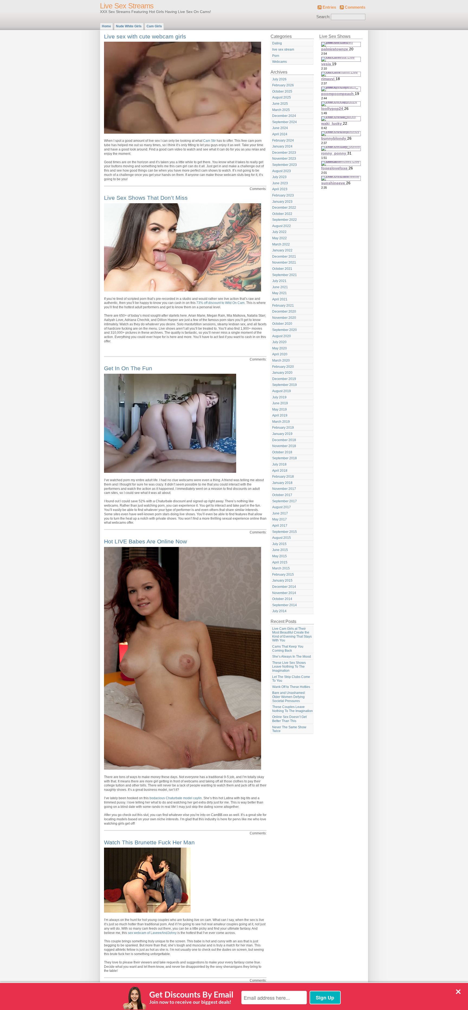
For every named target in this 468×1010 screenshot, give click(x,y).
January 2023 (282, 202)
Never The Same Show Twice (289, 729)
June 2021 (280, 287)
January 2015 (282, 580)
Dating (277, 43)
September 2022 (284, 220)
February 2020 (283, 367)
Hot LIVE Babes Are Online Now (145, 541)
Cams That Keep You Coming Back (287, 648)
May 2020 (279, 348)
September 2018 (284, 458)
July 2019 (279, 397)
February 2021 (283, 305)
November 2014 (284, 593)
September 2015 (284, 532)
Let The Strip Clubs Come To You (291, 679)
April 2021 (279, 299)
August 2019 (281, 391)
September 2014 (284, 605)
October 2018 (282, 452)
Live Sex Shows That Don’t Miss (146, 198)
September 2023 (284, 165)
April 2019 (279, 415)
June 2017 (280, 513)
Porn (275, 56)
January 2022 (282, 250)
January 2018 (282, 483)
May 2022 (279, 238)
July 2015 (279, 544)
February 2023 (283, 195)
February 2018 (283, 476)
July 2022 (279, 232)
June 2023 (280, 183)
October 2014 (282, 599)
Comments (355, 7)
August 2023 (281, 171)
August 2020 (281, 336)
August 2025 (281, 97)
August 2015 (281, 538)
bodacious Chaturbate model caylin (176, 798)
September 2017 (284, 501)
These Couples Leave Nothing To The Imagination (292, 709)
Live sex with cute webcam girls (145, 36)
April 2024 (279, 134)
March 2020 (281, 360)
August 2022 (281, 226)
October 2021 (282, 269)
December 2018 (284, 440)
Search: (323, 17)
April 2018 (279, 471)
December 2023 (284, 153)
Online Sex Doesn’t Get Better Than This (289, 719)
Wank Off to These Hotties (291, 687)
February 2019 (283, 427)
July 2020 (279, 342)
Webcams (279, 62)
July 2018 (279, 464)
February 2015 (283, 574)
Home (106, 26)
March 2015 (281, 568)
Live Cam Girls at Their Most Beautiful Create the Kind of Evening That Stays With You (292, 634)
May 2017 (279, 519)
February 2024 (283, 140)
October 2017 (282, 495)
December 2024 (284, 116)
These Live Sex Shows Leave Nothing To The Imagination (289, 667)
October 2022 (282, 214)
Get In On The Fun (128, 368)
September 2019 (284, 385)
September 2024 (284, 122)
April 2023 (279, 189)
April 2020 (279, 354)
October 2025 (282, 91)
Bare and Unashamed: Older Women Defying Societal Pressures (289, 697)
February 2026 (283, 85)
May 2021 (279, 293)
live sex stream (283, 49)
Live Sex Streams (127, 6)
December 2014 (284, 587)
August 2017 (281, 507)
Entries (329, 7)
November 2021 (284, 262)
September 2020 (284, 330)
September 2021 (284, 275)
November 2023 (284, 158)
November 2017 (284, 489)
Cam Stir (209, 141)
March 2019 (281, 422)
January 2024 (282, 146)
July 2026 (279, 79)
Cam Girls (154, 26)
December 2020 (284, 311)
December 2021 (284, 256)
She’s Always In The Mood (291, 656)
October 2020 (282, 324)
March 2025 (281, 110)
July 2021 (279, 281)
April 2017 (279, 525)
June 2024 (280, 128)
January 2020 (282, 373)
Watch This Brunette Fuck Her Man (149, 842)
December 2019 (284, 379)
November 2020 (284, 318)
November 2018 (284, 446)
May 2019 (279, 409)
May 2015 (279, 556)
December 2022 (284, 207)
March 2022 (281, 244)
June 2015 (280, 550)
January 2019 (282, 434)
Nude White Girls (129, 26)
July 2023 (279, 177)
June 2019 (280, 403)
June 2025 (280, 104)
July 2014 (279, 611)
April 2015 (279, 562)
